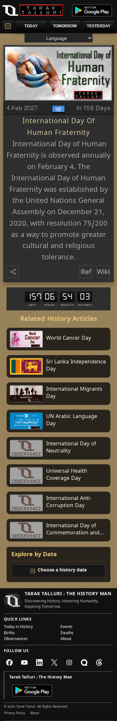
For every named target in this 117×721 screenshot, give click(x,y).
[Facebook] (9, 662)
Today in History (18, 627)
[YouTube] (24, 662)
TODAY (31, 26)
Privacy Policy (14, 713)
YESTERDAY (98, 26)
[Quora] (84, 662)
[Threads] (99, 662)
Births (9, 633)
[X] (54, 662)
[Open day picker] (7, 26)
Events (66, 627)
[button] (13, 272)
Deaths (66, 633)
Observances (16, 639)
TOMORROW (65, 26)
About (65, 639)
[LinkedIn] (39, 662)
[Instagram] (69, 662)
